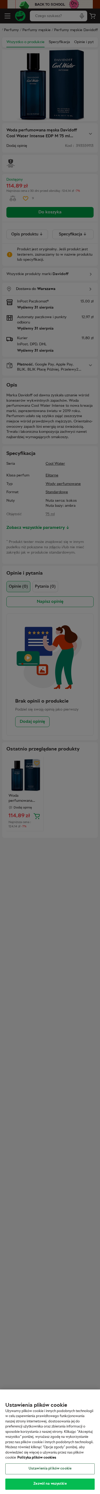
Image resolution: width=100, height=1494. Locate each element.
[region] (50, 1441)
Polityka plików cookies (36, 1457)
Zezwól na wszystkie (49, 1483)
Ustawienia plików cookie (50, 1468)
